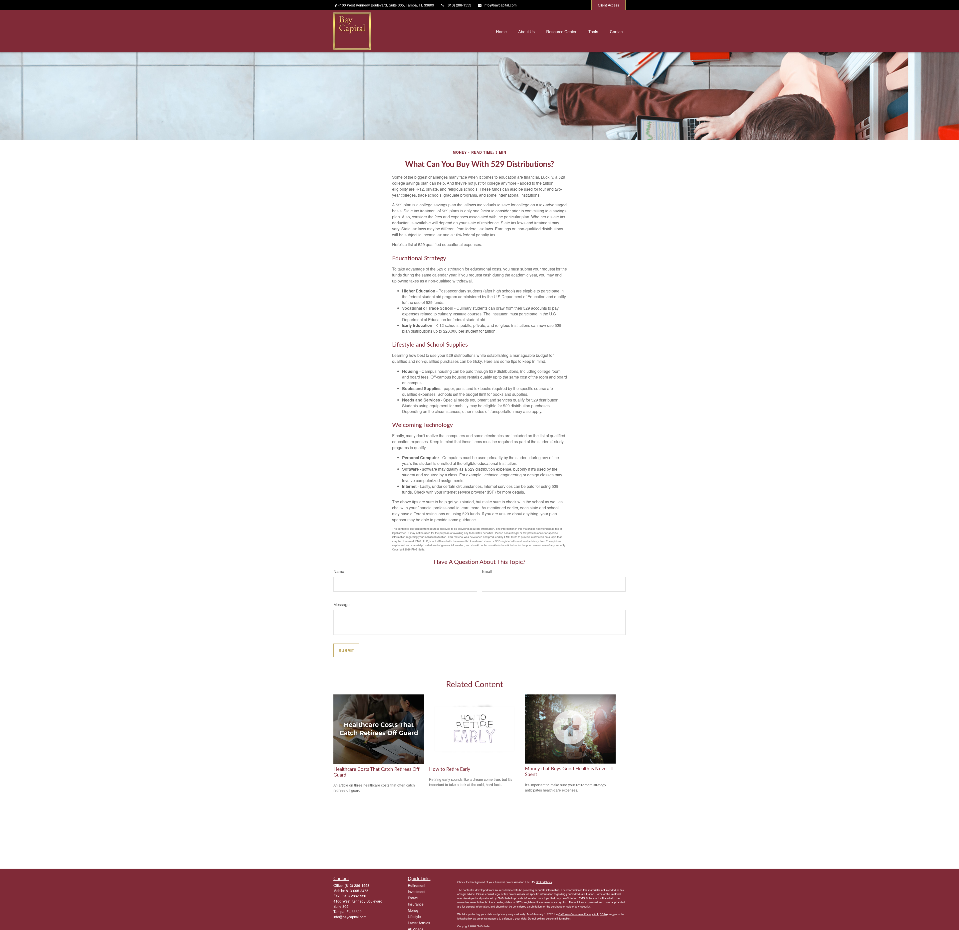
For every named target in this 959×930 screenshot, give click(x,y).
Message (341, 604)
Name (338, 571)
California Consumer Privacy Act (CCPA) (583, 914)
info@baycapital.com (500, 4)
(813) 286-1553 (459, 4)
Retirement (416, 885)
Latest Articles (419, 922)
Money (413, 910)
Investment (416, 891)
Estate (413, 897)
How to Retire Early (449, 769)
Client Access (608, 4)
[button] (501, 31)
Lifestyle (414, 916)
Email (487, 571)
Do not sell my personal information (549, 918)
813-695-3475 (357, 890)
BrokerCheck (544, 882)
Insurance (416, 904)
